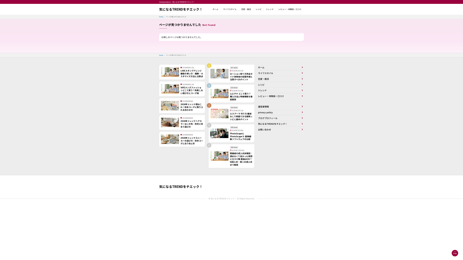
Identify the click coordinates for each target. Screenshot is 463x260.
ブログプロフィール (268, 118)
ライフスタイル (230, 9)
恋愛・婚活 (246, 9)
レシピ (258, 9)
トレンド (270, 9)
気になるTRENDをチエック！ (181, 9)
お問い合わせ (264, 129)
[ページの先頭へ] (455, 253)
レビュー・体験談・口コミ (290, 9)
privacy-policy (265, 112)
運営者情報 (263, 106)
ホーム (215, 9)
